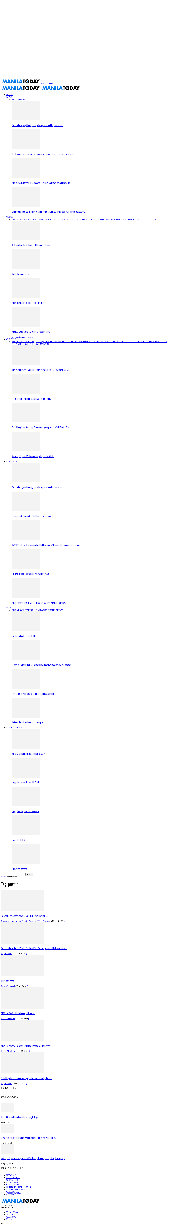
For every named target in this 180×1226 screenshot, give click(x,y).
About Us (10, 1214)
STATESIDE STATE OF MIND (71, 219)
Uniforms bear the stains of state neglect (28, 722)
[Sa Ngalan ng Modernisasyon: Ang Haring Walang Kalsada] (22, 910)
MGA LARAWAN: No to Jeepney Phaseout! (18, 1013)
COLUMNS (19, 219)
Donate (9, 1219)
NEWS (9, 97)
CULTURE (11, 339)
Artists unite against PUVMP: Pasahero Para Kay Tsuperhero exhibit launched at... (34, 948)
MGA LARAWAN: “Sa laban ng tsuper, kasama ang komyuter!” (26, 1046)
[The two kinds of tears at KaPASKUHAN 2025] (26, 568)
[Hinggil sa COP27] (26, 834)
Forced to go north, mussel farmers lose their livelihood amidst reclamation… (42, 665)
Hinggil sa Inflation (19, 868)
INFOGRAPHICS (14, 728)
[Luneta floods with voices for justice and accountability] (26, 688)
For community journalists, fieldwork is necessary (31, 398)
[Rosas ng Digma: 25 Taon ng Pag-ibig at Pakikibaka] (26, 450)
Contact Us (11, 1217)
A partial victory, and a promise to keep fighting (31, 331)
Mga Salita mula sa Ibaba (22, 337)
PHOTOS (10, 608)
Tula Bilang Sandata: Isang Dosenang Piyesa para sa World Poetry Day (40, 427)
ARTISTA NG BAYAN (72, 341)
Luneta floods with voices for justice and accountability (33, 693)
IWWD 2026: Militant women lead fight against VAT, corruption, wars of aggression (46, 545)
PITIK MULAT (56, 610)
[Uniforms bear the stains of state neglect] (26, 717)
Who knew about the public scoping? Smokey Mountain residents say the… (41, 183)
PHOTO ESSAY (43, 610)
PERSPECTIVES (140, 219)
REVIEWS (32, 344)
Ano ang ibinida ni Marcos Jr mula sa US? (28, 753)
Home (3, 877)
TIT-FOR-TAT (20, 99)
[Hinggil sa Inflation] (26, 863)
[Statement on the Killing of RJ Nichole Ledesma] (26, 239)
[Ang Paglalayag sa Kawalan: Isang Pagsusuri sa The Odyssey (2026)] (26, 364)
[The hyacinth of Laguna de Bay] (26, 630)
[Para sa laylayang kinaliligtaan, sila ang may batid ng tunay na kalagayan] (26, 120)
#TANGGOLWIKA (22, 341)
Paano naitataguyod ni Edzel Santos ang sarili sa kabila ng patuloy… (39, 602)
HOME (9, 94)
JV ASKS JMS (51, 219)
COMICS (86, 341)
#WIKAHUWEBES (53, 341)
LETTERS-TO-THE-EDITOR (120, 219)
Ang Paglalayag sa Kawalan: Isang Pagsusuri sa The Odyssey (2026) (40, 369)
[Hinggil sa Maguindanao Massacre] (26, 805)
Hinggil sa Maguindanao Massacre (25, 811)
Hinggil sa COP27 (19, 840)
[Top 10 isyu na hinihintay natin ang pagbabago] (7, 1111)
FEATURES (11, 461)
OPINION (10, 217)
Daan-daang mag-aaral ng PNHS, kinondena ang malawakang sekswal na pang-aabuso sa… (49, 211)
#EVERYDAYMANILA (25, 610)
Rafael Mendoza (8, 1018)
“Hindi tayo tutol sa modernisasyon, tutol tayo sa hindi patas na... (26, 1078)
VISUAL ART (43, 344)
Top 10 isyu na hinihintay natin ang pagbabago (19, 1117)
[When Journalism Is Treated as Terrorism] (26, 297)
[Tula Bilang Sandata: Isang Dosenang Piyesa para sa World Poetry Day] (26, 422)
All (13, 99)
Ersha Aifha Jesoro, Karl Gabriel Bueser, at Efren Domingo (25, 921)
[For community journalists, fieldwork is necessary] (26, 393)
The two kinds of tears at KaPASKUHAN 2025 (31, 573)
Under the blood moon (20, 274)
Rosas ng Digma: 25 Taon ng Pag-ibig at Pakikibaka (33, 456)
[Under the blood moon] (26, 268)
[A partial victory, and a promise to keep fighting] (26, 326)
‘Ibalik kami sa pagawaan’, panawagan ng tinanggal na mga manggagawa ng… (43, 154)
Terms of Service (13, 1212)
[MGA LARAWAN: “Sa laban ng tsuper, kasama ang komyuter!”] (22, 1040)
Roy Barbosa (6, 953)
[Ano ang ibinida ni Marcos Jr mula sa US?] (26, 748)
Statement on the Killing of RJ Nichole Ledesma (31, 245)
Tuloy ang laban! (7, 981)
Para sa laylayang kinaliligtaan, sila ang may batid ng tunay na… (37, 125)
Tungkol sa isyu (37, 341)
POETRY (23, 344)
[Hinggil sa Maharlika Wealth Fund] (26, 777)
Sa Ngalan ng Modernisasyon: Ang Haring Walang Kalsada (24, 916)
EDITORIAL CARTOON (96, 219)
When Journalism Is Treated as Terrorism (28, 302)
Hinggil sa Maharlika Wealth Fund (25, 782)
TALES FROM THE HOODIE (103, 341)
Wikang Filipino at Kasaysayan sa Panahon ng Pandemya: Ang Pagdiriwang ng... (33, 1158)
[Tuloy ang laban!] (22, 975)
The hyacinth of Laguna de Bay (24, 636)
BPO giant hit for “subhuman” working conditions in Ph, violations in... (28, 1137)
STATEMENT (154, 219)
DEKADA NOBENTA (35, 219)
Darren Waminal (8, 986)
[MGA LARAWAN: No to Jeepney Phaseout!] (22, 1008)
